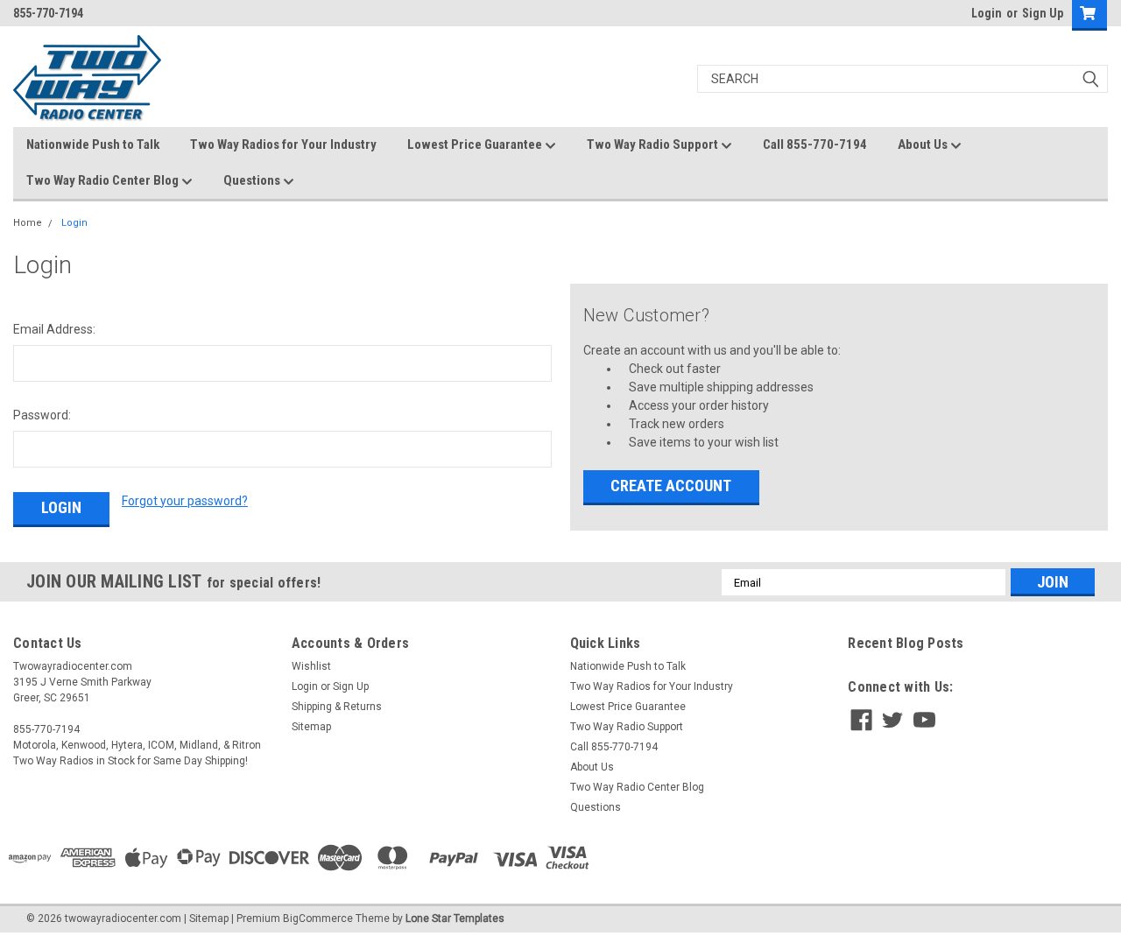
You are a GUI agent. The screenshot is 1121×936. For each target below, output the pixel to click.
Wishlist (311, 666)
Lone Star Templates (454, 918)
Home (27, 223)
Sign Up (1042, 13)
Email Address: (54, 329)
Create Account (670, 485)
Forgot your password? (185, 501)
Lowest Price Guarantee (476, 144)
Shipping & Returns (337, 706)
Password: (42, 415)
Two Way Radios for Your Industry (283, 144)
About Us (924, 144)
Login (986, 13)
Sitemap (311, 727)
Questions (253, 180)
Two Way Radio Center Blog (103, 180)
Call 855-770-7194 (815, 144)
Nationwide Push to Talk (92, 144)
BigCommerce (318, 918)
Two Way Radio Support (654, 144)
